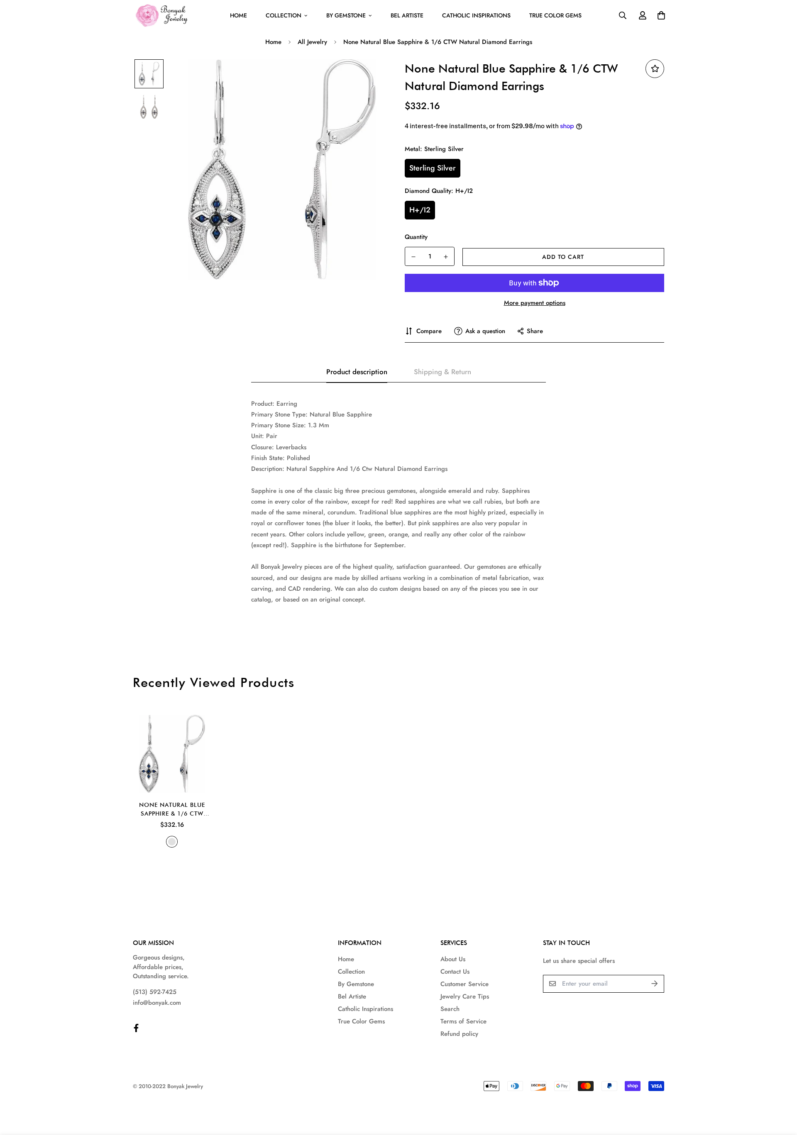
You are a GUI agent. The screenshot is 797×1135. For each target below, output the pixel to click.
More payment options (534, 302)
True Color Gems (555, 15)
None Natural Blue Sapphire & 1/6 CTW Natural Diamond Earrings (172, 809)
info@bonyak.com (157, 1002)
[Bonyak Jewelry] (163, 15)
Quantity (416, 236)
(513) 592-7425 (154, 991)
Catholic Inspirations (476, 15)
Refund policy (459, 1033)
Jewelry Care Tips (464, 996)
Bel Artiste (407, 15)
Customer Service (464, 984)
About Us (452, 959)
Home (238, 15)
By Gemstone (346, 15)
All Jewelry (312, 41)
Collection (283, 15)
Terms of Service (463, 1021)
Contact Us (454, 971)
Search (450, 1008)
